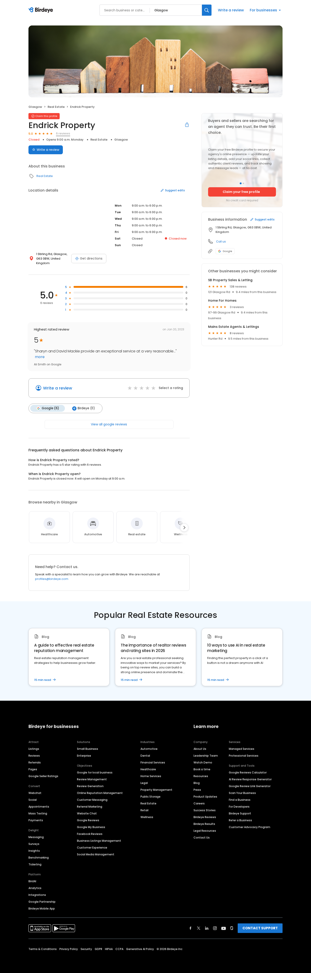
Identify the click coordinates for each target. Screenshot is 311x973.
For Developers (239, 807)
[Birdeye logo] (41, 10)
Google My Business (91, 827)
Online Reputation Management (100, 793)
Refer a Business (240, 820)
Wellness (146, 817)
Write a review (231, 10)
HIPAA (109, 949)
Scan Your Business (242, 793)
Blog (197, 783)
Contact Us (202, 837)
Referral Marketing (89, 807)
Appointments (38, 807)
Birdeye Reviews (205, 817)
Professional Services (243, 756)
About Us (200, 749)
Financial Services (152, 762)
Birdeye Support (240, 813)
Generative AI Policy (140, 949)
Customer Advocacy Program (249, 827)
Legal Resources (205, 831)
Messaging (36, 837)
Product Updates (205, 797)
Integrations (37, 895)
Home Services (150, 776)
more (39, 356)
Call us (221, 241)
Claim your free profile (241, 192)
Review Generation (90, 786)
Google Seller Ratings (43, 776)
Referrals (34, 762)
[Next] (184, 527)
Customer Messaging (92, 800)
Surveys (33, 844)
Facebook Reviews (89, 834)
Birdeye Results (204, 824)
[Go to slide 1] (241, 183)
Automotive (149, 749)
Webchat (34, 793)
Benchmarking (38, 857)
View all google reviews (109, 424)
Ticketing (34, 864)
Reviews (34, 756)
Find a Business (239, 800)
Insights (34, 851)
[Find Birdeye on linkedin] (207, 928)
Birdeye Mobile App (41, 908)
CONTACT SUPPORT (260, 928)
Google (227, 251)
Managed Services (241, 749)
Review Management (92, 779)
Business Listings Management (99, 841)
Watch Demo (203, 762)
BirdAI (32, 881)
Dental (145, 756)
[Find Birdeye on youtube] (223, 928)
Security (86, 949)
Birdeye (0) (86, 408)
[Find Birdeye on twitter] (198, 928)
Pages (32, 769)
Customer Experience (92, 847)
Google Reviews (88, 820)
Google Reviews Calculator (248, 772)
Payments (35, 820)
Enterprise (84, 756)
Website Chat (87, 813)
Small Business (87, 749)
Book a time (202, 769)
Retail (144, 810)
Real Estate (56, 107)
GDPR (98, 949)
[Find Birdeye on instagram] (215, 928)
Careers (199, 803)
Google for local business (94, 772)
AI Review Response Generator (250, 779)
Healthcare (148, 769)
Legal (144, 783)
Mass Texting (37, 813)
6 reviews (63, 133)
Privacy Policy (68, 949)
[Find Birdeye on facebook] (190, 928)
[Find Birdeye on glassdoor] (231, 928)
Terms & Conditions (42, 949)
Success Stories (205, 810)
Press (197, 790)
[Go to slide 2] (243, 183)
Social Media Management (95, 854)
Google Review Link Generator (249, 786)
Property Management (156, 790)
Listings (33, 749)
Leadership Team (206, 756)
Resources (201, 776)
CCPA (119, 949)
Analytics (34, 888)
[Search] (207, 10)
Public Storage (150, 797)
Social (32, 800)
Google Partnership (42, 902)
